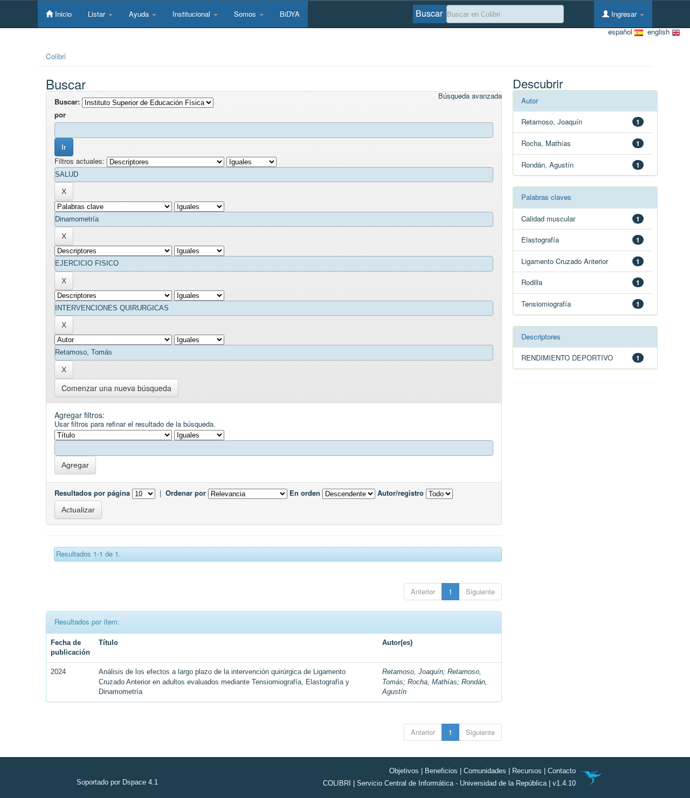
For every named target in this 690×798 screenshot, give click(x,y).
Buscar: (67, 102)
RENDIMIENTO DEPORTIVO (567, 357)
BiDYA (290, 14)
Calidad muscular (548, 218)
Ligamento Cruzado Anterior (564, 261)
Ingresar (624, 14)
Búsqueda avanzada (470, 96)
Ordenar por (185, 493)
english (657, 32)
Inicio (62, 14)
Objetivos (404, 771)
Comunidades (485, 771)
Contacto (562, 771)
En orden (304, 493)
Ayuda (140, 14)
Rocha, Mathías (432, 682)
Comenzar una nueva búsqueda (116, 388)
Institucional (192, 14)
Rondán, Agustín (547, 164)
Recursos (527, 771)
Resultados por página (92, 493)
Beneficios (441, 771)
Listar (97, 14)
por (60, 115)
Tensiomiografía (546, 304)
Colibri (56, 56)
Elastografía (540, 239)
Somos (246, 14)
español (621, 32)
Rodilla (531, 282)
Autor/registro (400, 493)
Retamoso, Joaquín (412, 672)
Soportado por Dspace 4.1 (117, 782)
